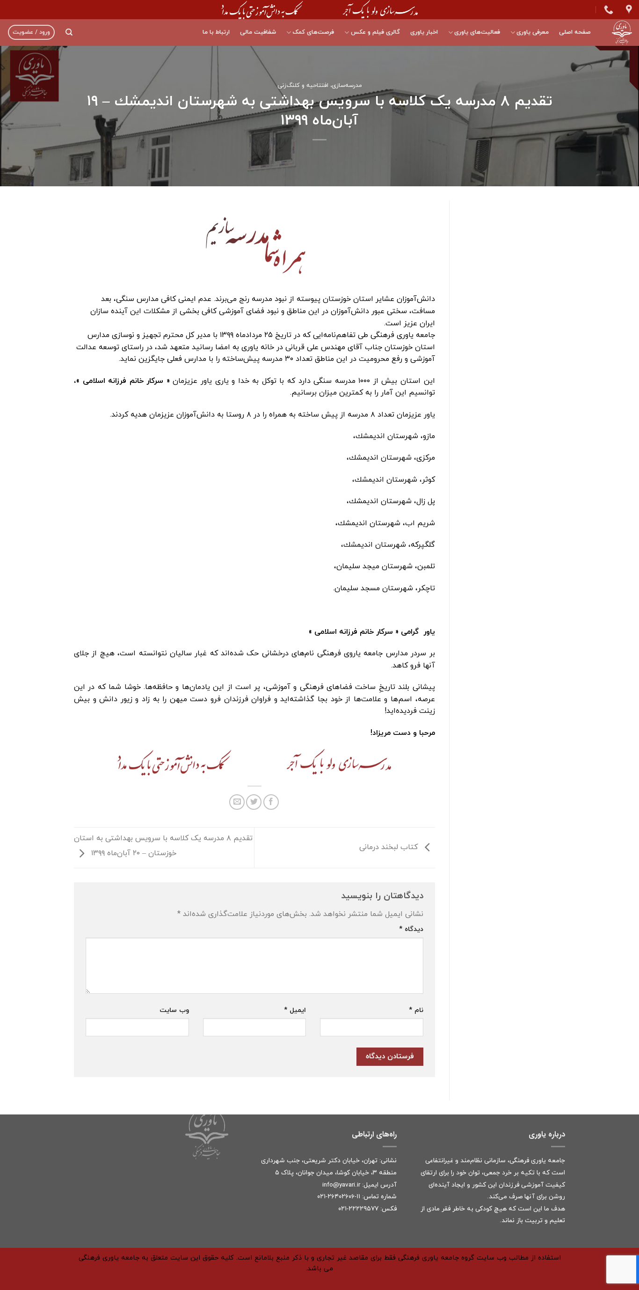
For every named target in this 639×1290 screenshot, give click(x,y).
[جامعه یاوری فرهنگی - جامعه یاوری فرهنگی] (618, 32)
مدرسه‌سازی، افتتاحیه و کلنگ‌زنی (319, 85)
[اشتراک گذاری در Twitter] (253, 802)
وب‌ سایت (174, 1010)
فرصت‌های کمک (313, 32)
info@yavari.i (340, 1184)
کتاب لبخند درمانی (389, 847)
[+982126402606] (607, 9)
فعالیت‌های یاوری (477, 32)
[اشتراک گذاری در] (271, 802)
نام (416, 1010)
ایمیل (295, 1010)
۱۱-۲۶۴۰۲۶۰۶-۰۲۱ (338, 1196)
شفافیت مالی (258, 32)
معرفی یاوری (532, 32)
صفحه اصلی (575, 32)
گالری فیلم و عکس (375, 32)
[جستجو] (69, 32)
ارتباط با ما (216, 32)
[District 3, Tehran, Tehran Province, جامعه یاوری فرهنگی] (628, 9)
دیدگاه (411, 929)
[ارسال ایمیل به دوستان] (237, 802)
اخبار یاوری (424, 32)
